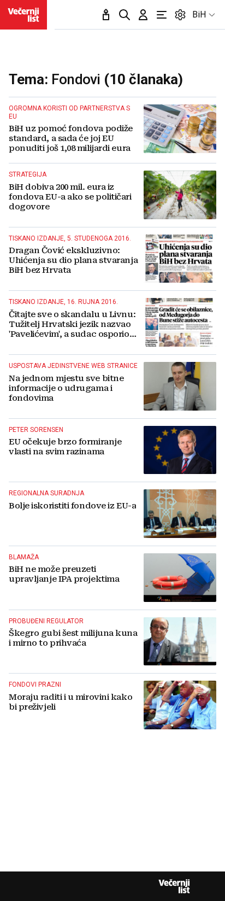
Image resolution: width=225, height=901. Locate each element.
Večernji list (174, 886)
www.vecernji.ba (23, 15)
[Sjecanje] (105, 14)
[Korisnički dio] (143, 14)
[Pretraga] (124, 14)
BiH (199, 14)
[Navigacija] (161, 14)
